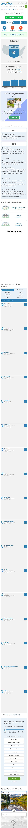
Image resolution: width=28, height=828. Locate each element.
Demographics (16, 22)
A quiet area (14, 771)
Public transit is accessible (14, 742)
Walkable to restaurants (14, 755)
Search (2, 9)
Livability (20, 3)
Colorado (8, 9)
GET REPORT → (14, 117)
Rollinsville (14, 9)
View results (14, 781)
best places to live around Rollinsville (12, 714)
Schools (20, 294)
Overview (3, 22)
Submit (14, 778)
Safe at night (14, 761)
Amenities (7, 292)
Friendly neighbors (14, 758)
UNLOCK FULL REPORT (15, 17)
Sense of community (14, 774)
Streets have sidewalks (14, 767)
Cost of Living (7, 294)
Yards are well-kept (14, 748)
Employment (20, 289)
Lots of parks (14, 752)
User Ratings (20, 297)
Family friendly (14, 739)
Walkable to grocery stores (14, 745)
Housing (20, 292)
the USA (19, 71)
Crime (7, 297)
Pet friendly (14, 764)
